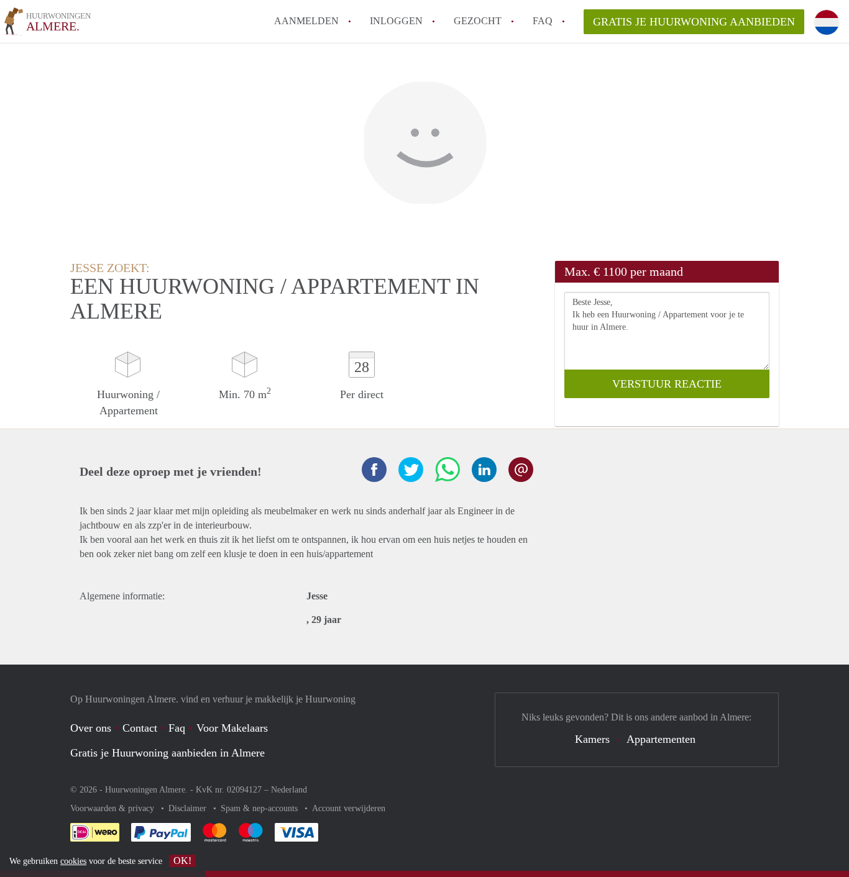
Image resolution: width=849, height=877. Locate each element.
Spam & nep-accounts (260, 808)
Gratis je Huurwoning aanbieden (694, 22)
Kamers (592, 739)
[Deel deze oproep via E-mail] (520, 469)
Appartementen (660, 739)
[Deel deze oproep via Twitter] (410, 469)
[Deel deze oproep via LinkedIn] (484, 469)
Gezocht (478, 21)
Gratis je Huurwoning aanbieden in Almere (167, 753)
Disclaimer (188, 808)
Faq (176, 728)
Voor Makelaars (232, 728)
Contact (139, 728)
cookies (73, 861)
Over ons (90, 728)
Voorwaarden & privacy (113, 808)
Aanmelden (306, 21)
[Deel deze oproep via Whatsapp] (447, 469)
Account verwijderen (348, 808)
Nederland (289, 789)
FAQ (543, 21)
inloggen (396, 21)
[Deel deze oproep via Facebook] (374, 469)
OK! (182, 860)
